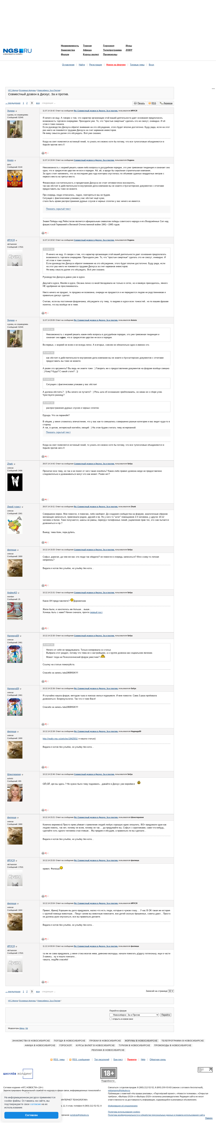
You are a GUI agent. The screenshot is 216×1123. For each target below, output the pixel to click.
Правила (132, 1059)
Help (143, 1059)
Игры (129, 45)
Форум (65, 54)
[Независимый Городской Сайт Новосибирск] (17, 52)
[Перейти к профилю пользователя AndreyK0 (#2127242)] (14, 619)
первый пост (96, 612)
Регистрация (95, 64)
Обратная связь (158, 1059)
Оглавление (68, 64)
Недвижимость (70, 45)
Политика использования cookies (124, 1112)
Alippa (21, 1028)
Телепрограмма (112, 50)
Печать (141, 103)
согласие (35, 1104)
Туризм (87, 45)
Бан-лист (118, 1059)
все (38, 103)
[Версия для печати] (43, 153)
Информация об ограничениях (123, 1106)
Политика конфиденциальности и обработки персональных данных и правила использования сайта (156, 1115)
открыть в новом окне (122, 1019)
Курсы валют (91, 54)
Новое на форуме (116, 64)
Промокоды (110, 54)
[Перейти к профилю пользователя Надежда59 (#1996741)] (14, 662)
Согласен (31, 1115)
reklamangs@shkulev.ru (119, 1090)
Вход (151, 64)
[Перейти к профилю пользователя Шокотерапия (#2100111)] (14, 800)
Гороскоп (108, 45)
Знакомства (68, 50)
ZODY (129, 50)
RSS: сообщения (81, 1059)
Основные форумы (27, 90)
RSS (154, 103)
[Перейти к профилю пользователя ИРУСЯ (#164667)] (14, 266)
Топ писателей (101, 1059)
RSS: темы (59, 1059)
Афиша (87, 50)
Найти (82, 64)
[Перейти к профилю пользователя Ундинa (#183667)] (14, 137)
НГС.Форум (13, 90)
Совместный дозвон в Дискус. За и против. (94, 160)
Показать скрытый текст (58, 209)
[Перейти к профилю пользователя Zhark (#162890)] (14, 490)
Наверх (209, 1118)
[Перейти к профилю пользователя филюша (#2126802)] (14, 576)
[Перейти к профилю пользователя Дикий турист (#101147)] (14, 533)
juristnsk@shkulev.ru (79, 1115)
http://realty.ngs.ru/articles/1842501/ (60, 738)
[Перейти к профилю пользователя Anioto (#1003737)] (14, 186)
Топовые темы (137, 64)
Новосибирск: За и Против (48, 90)
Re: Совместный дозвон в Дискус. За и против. (96, 111)
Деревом (168, 103)
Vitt (26, 1028)
